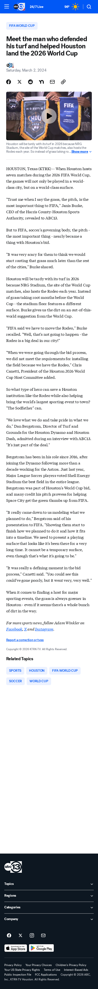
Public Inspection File (17, 974)
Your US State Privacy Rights (22, 969)
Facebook (14, 628)
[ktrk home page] (13, 867)
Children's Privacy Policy (71, 965)
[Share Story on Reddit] (30, 82)
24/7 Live (36, 7)
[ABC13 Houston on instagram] (32, 935)
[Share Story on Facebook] (9, 82)
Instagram (44, 628)
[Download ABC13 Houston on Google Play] (41, 948)
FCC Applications (46, 974)
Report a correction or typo (25, 640)
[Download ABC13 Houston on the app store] (15, 948)
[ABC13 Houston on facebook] (9, 935)
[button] (7, 6)
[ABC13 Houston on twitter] (20, 935)
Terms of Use (52, 969)
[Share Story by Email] (52, 82)
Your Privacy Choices (38, 965)
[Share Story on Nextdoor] (41, 82)
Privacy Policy (13, 965)
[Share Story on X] (19, 82)
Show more (79, 151)
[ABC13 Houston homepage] (19, 7)
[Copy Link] (63, 82)
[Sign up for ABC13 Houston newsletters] (43, 935)
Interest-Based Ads (76, 969)
